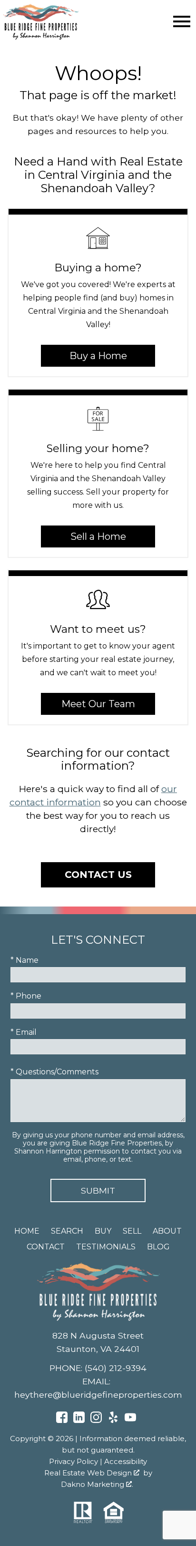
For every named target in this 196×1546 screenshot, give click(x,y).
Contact (46, 1246)
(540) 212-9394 (116, 1368)
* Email (23, 1032)
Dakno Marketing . (97, 1484)
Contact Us (98, 874)
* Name (24, 960)
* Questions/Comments (54, 1071)
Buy (103, 1231)
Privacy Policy (73, 1461)
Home (26, 1231)
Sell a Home (98, 536)
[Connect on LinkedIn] (79, 1420)
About (167, 1231)
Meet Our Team (98, 704)
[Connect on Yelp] (113, 1420)
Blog (158, 1246)
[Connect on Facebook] (62, 1420)
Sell (132, 1231)
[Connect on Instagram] (96, 1420)
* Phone (25, 995)
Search (67, 1231)
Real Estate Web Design (89, 1472)
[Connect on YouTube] (130, 1420)
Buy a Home (98, 355)
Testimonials (106, 1246)
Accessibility (125, 1461)
